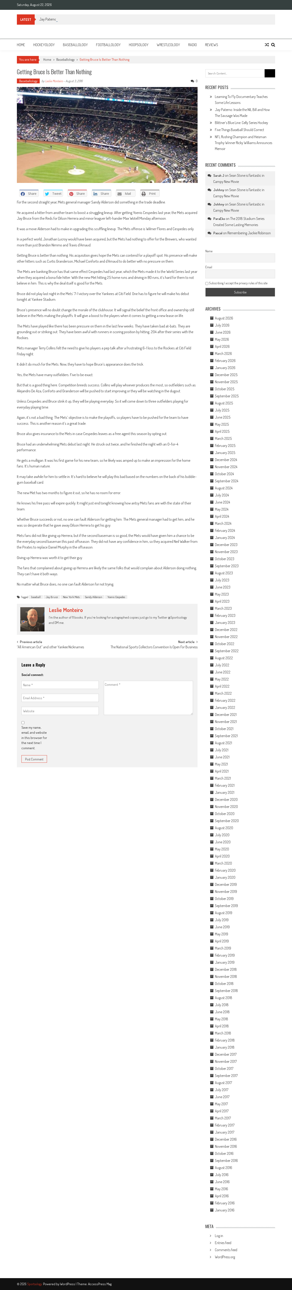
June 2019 (222, 927)
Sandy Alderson (93, 597)
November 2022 (226, 636)
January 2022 (225, 707)
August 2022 (224, 658)
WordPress (68, 1284)
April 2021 (222, 771)
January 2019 (225, 962)
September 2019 (226, 905)
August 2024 (223, 488)
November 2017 (226, 1061)
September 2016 (226, 1160)
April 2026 (222, 346)
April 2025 (222, 431)
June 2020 (223, 842)
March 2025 (223, 438)
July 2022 (222, 665)
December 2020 (226, 799)
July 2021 (221, 750)
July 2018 (222, 1004)
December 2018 (226, 969)
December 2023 (226, 544)
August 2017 (223, 1082)
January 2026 (225, 367)
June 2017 (222, 1097)
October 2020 (225, 813)
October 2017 (224, 1068)
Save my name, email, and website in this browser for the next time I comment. (34, 737)
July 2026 (222, 325)
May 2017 (221, 1104)
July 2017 (221, 1089)
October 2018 (224, 983)
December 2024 (226, 459)
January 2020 (225, 877)
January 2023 (225, 622)
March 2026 (223, 353)
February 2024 (225, 530)
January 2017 (224, 1132)
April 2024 (222, 516)
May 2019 (221, 934)
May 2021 (221, 764)
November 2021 (226, 721)
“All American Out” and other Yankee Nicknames (50, 647)
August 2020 (224, 828)
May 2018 (221, 1019)
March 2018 (223, 1033)
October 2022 (224, 643)
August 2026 (224, 318)
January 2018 (225, 1047)
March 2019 (223, 948)
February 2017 (225, 1125)
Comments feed (226, 1250)
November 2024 (226, 466)
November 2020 (226, 806)
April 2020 (222, 856)
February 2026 (225, 360)
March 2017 (223, 1118)
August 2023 (224, 573)
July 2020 (222, 835)
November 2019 (226, 891)
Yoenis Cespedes (116, 597)
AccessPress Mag (100, 1284)
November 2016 (226, 1146)
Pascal (217, 233)
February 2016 (225, 1203)
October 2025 (224, 389)
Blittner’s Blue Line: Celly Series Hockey (241, 122)
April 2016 (222, 1196)
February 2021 (225, 785)
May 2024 (221, 509)
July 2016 (222, 1174)
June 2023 (222, 587)
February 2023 (225, 615)
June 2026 (223, 332)
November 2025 (226, 382)
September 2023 (227, 566)
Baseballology (75, 44)
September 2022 (227, 651)
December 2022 (226, 629)
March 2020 (223, 863)
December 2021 (226, 714)
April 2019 (222, 941)
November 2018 (226, 976)
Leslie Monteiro (54, 81)
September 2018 (226, 990)
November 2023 (226, 551)
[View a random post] (267, 44)
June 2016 (222, 1181)
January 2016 (225, 1210)
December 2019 (226, 884)
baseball (36, 597)
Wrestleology (168, 44)
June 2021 (222, 757)
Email (208, 267)
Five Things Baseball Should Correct (239, 129)
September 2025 (227, 396)
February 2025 (225, 445)
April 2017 (222, 1111)
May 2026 (222, 339)
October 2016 (224, 1153)
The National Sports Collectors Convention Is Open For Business (154, 647)
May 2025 (222, 424)
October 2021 (224, 728)
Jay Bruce (52, 597)
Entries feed (223, 1242)
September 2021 (226, 735)
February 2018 (225, 1040)
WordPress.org (225, 1257)
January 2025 (225, 452)
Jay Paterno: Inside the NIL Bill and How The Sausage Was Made (83, 19)
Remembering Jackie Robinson (249, 233)
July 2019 (222, 920)
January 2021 (224, 792)
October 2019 (224, 898)
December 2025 (226, 374)
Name (208, 251)
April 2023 (222, 601)
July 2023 (222, 580)
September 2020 (227, 820)
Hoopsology (139, 44)
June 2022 (222, 672)
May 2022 (222, 679)
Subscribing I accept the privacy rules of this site (237, 283)
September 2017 (226, 1075)
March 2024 (223, 523)
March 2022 (223, 693)
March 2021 (223, 778)
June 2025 (222, 417)
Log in (219, 1235)
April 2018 (222, 1026)
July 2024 (222, 495)
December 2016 (226, 1139)
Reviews (211, 44)
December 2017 (226, 1054)
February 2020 (225, 870)
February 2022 (225, 700)
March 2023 (223, 608)
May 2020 (222, 849)
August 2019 (223, 912)
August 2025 (224, 403)
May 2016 (221, 1189)
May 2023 (222, 594)
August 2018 (223, 997)
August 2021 (223, 743)
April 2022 (222, 686)
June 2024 (222, 502)
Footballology (108, 44)
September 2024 (226, 481)
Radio (192, 44)
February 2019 (225, 955)
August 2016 (223, 1167)
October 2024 (224, 474)
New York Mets (71, 597)
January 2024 (225, 537)
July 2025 (222, 410)
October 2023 (224, 559)
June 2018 (222, 1012)
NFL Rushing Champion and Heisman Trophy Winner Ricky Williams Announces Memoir (243, 143)
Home (21, 44)
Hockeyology (44, 44)
